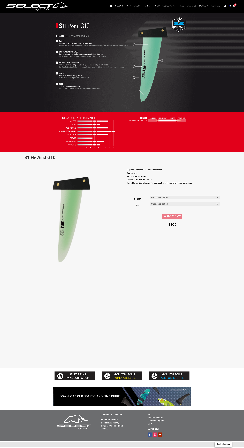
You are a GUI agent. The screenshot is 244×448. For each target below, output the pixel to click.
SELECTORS (168, 6)
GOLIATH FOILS (142, 6)
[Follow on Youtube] (160, 434)
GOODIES (191, 6)
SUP (157, 6)
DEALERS (204, 6)
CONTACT (216, 6)
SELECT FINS (122, 6)
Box (137, 205)
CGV (150, 424)
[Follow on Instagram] (155, 434)
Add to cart (174, 216)
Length (137, 199)
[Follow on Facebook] (150, 434)
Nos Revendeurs (155, 417)
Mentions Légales (156, 421)
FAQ (182, 6)
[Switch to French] (230, 6)
